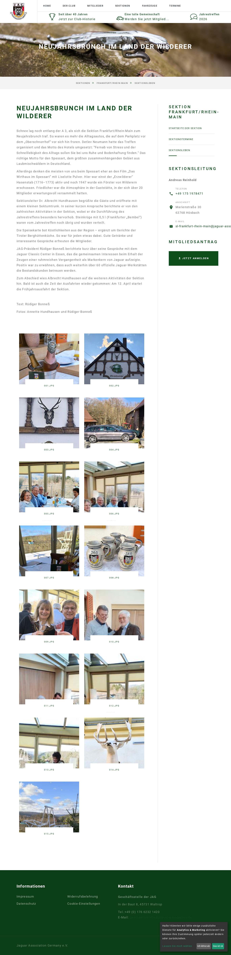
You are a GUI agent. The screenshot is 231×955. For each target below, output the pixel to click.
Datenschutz (26, 903)
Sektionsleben (145, 83)
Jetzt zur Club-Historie (77, 19)
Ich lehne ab (203, 946)
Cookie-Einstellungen (83, 903)
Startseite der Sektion (185, 128)
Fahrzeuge (149, 5)
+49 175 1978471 (189, 193)
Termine (175, 5)
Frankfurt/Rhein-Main (112, 83)
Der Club (69, 5)
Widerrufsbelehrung (82, 896)
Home (47, 5)
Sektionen (122, 5)
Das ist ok (218, 946)
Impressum (25, 896)
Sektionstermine (181, 139)
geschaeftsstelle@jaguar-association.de (161, 917)
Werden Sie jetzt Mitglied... (147, 19)
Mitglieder (95, 5)
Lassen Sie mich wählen (177, 946)
